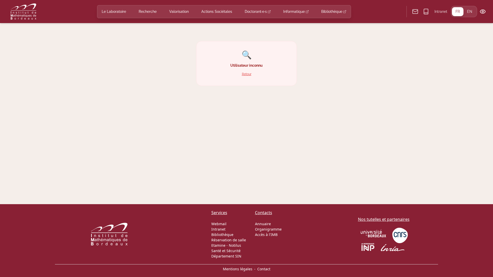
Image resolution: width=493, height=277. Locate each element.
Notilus (235, 245)
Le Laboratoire (114, 11)
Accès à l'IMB (266, 234)
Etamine (218, 245)
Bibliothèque (332, 11)
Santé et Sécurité (226, 250)
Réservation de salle (228, 240)
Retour (246, 74)
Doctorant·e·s (256, 11)
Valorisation (179, 11)
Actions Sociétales (216, 11)
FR (458, 11)
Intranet (440, 11)
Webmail (218, 223)
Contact (263, 268)
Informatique (294, 11)
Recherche (148, 11)
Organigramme (268, 229)
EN (469, 11)
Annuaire (263, 223)
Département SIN (226, 256)
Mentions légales (237, 268)
